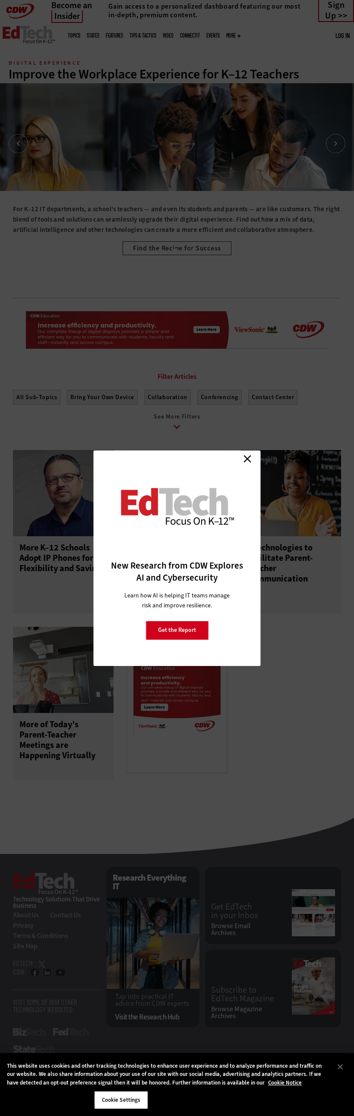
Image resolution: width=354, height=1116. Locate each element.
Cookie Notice (285, 1082)
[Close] (340, 1066)
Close (247, 459)
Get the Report (177, 630)
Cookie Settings (121, 1099)
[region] (177, 1084)
